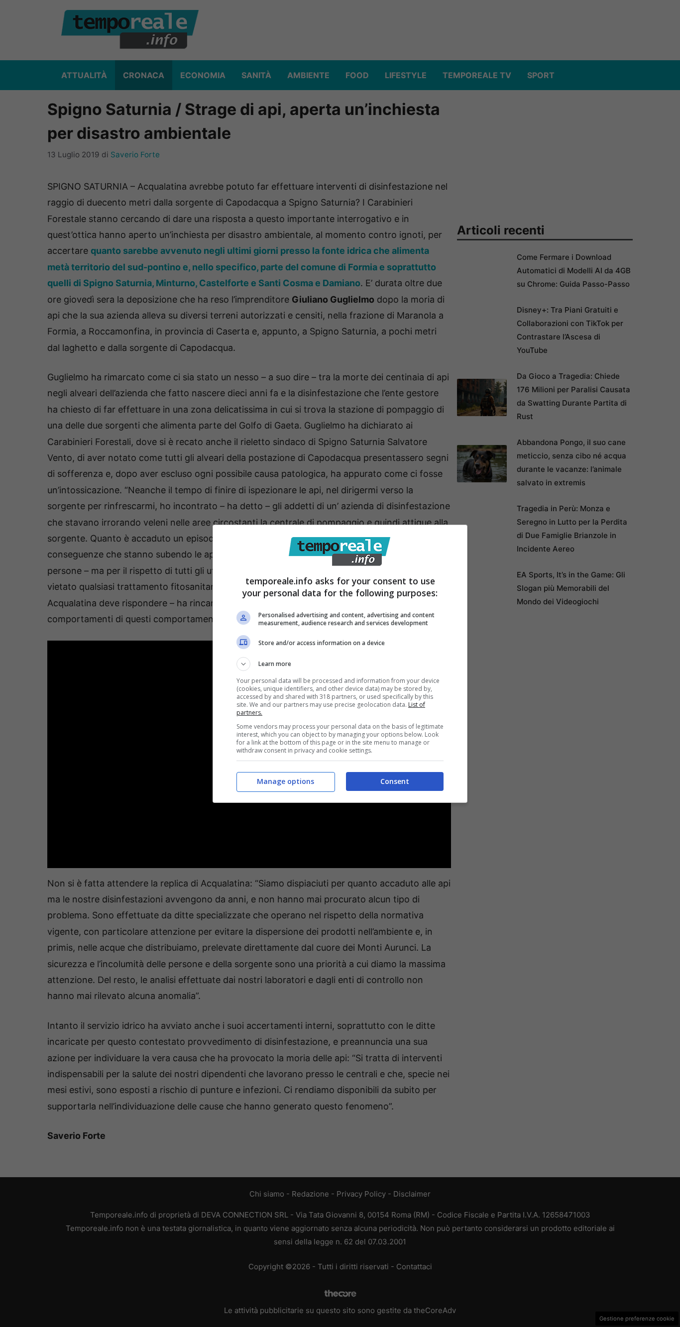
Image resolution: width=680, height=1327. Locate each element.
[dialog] (340, 664)
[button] (340, 664)
